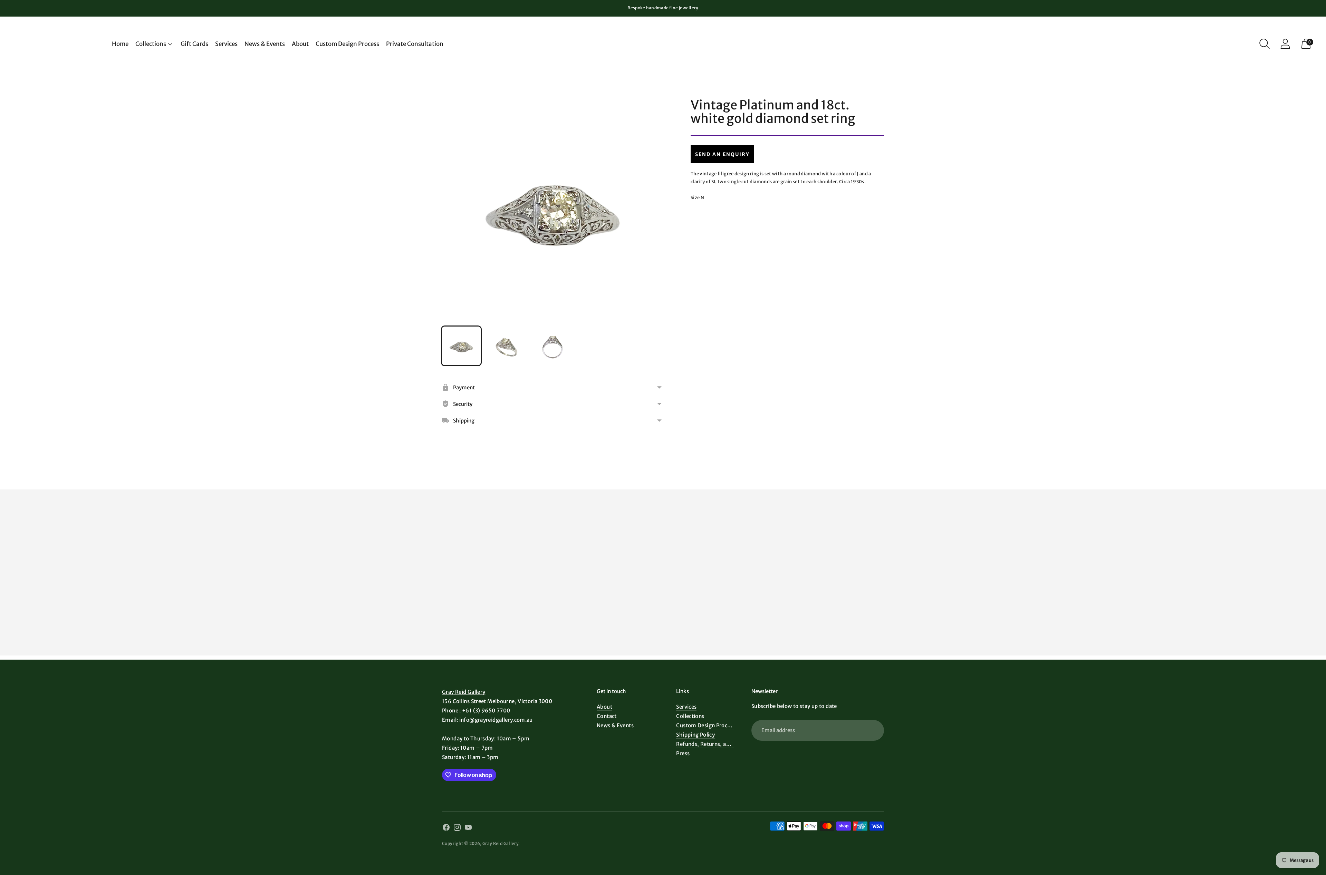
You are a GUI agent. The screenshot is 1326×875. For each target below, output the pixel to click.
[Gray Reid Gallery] (59, 43)
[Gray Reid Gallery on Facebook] (446, 828)
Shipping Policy (695, 734)
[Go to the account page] (1285, 44)
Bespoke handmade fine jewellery (662, 7)
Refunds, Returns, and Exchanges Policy (726, 744)
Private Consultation (414, 44)
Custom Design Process (347, 44)
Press (683, 753)
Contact (607, 716)
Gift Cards (194, 44)
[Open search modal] (1264, 44)
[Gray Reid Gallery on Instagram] (457, 828)
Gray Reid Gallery (463, 692)
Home (120, 44)
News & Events (264, 44)
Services (226, 44)
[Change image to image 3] (552, 346)
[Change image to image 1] (461, 346)
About (300, 44)
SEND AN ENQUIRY (722, 154)
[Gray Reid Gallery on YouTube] (468, 828)
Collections (150, 44)
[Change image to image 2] (507, 346)
